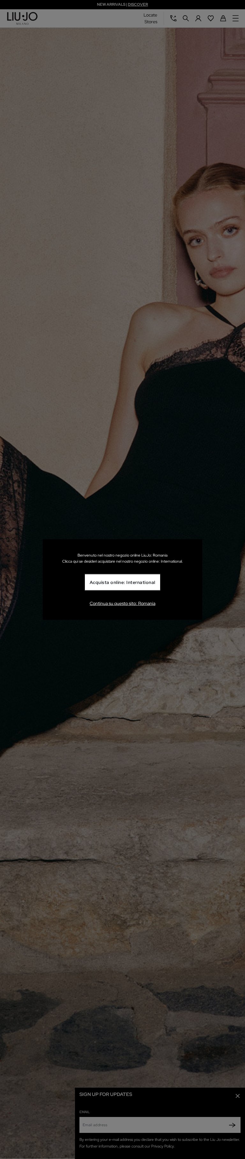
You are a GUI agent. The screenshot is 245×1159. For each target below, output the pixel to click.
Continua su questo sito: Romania (122, 603)
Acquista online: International (122, 582)
